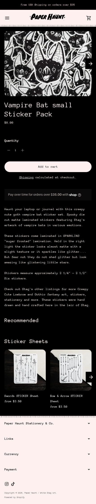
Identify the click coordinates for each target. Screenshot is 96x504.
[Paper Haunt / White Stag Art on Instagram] (6, 484)
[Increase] (23, 150)
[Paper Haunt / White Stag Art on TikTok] (13, 484)
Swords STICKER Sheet (21, 396)
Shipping (26, 177)
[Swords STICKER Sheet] (25, 370)
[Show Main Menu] (7, 18)
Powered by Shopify (14, 497)
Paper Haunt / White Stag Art (40, 493)
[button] (90, 63)
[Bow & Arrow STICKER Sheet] (71, 370)
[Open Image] (48, 63)
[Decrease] (9, 150)
